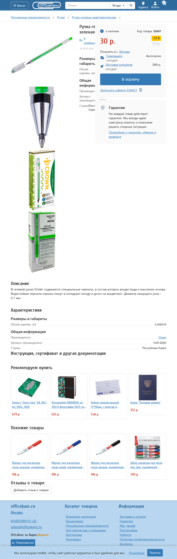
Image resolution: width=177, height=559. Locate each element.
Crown (162, 337)
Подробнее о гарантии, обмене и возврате (132, 134)
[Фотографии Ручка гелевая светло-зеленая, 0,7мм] (42, 55)
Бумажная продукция (81, 516)
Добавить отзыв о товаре (31, 490)
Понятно (155, 553)
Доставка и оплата (133, 516)
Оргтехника (74, 534)
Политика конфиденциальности (142, 539)
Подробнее (137, 553)
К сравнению (92, 40)
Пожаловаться (25, 542)
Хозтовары (73, 539)
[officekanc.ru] (47, 5)
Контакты (126, 543)
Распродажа (128, 530)
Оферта (125, 534)
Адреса (143, 7)
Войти (155, 7)
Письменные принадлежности (87, 525)
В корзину (130, 79)
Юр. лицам (127, 525)
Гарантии (126, 521)
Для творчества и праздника (86, 530)
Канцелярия (74, 521)
